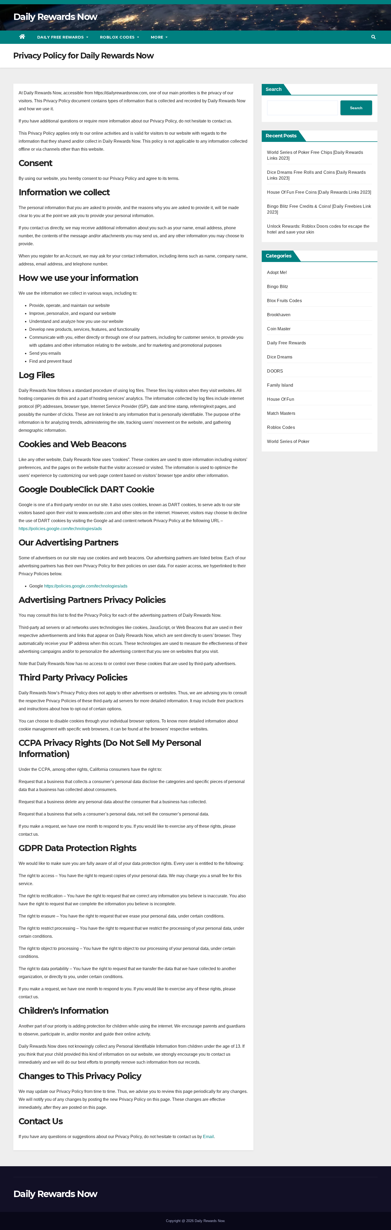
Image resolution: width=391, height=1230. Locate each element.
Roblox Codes (118, 37)
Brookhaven (278, 314)
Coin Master (278, 329)
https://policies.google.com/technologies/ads (60, 528)
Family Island (280, 385)
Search (274, 89)
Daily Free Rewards (61, 37)
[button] (373, 37)
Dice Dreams (279, 357)
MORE (158, 37)
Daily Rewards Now (55, 16)
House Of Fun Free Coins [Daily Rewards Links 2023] (319, 192)
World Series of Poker (288, 441)
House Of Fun (280, 399)
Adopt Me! (277, 272)
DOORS (275, 371)
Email (208, 1136)
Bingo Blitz (277, 286)
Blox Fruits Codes (284, 300)
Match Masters (281, 413)
